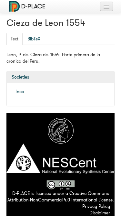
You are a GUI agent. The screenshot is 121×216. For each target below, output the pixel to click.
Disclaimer (99, 213)
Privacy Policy (96, 206)
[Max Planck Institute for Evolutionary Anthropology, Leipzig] (61, 130)
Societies (20, 77)
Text (14, 39)
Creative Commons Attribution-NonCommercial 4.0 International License (60, 196)
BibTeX (33, 39)
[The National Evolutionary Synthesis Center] (60, 161)
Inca (19, 91)
